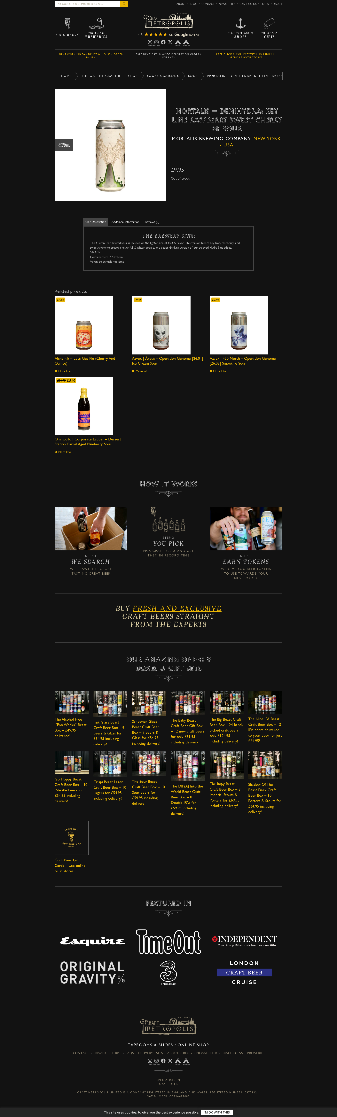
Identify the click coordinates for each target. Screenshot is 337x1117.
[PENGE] (150, 42)
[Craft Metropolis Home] (168, 21)
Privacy (100, 1053)
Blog (193, 3)
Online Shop (193, 1045)
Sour (193, 76)
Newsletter (227, 3)
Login (265, 3)
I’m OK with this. (217, 1112)
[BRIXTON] (156, 42)
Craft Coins (247, 3)
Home (66, 76)
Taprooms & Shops (150, 1045)
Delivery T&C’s (150, 1053)
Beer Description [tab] (95, 222)
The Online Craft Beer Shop (109, 76)
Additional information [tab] (125, 222)
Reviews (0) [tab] (152, 222)
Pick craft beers (159, 551)
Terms (116, 1053)
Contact (208, 3)
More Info (64, 371)
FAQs (130, 1053)
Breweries (255, 1053)
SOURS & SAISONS (163, 76)
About (181, 3)
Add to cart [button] (91, 325)
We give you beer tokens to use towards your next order (246, 573)
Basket (277, 3)
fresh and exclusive (177, 610)
